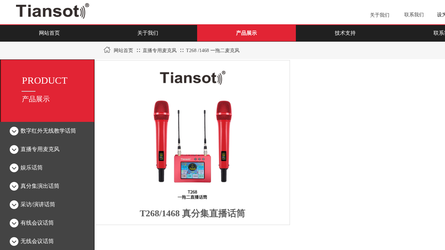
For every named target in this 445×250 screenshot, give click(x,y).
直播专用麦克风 (160, 50)
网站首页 (123, 50)
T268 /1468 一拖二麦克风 (213, 50)
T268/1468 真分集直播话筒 (192, 213)
